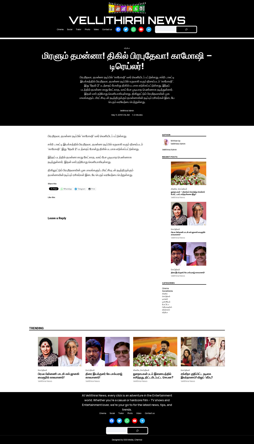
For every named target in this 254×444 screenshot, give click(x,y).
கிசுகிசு (174, 188)
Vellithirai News (127, 20)
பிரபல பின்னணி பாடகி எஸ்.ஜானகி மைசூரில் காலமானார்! (188, 233)
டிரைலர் (165, 299)
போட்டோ (165, 304)
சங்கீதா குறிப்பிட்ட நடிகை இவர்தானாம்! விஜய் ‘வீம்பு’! (197, 375)
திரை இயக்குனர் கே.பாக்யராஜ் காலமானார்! (188, 272)
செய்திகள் (182, 188)
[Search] (186, 29)
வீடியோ (127, 48)
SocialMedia (167, 291)
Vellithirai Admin (127, 110)
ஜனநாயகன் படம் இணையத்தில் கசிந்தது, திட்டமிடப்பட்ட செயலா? (153, 375)
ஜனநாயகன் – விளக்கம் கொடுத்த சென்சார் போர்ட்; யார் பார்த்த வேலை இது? (188, 193)
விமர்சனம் (166, 309)
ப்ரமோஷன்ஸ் (167, 307)
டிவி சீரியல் (166, 301)
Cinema (165, 288)
